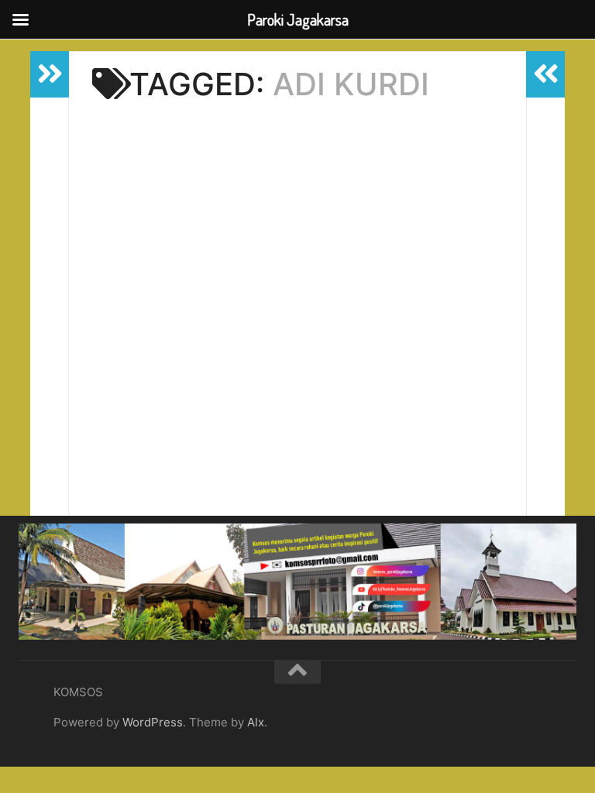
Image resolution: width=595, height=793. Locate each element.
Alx (255, 722)
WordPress (152, 722)
